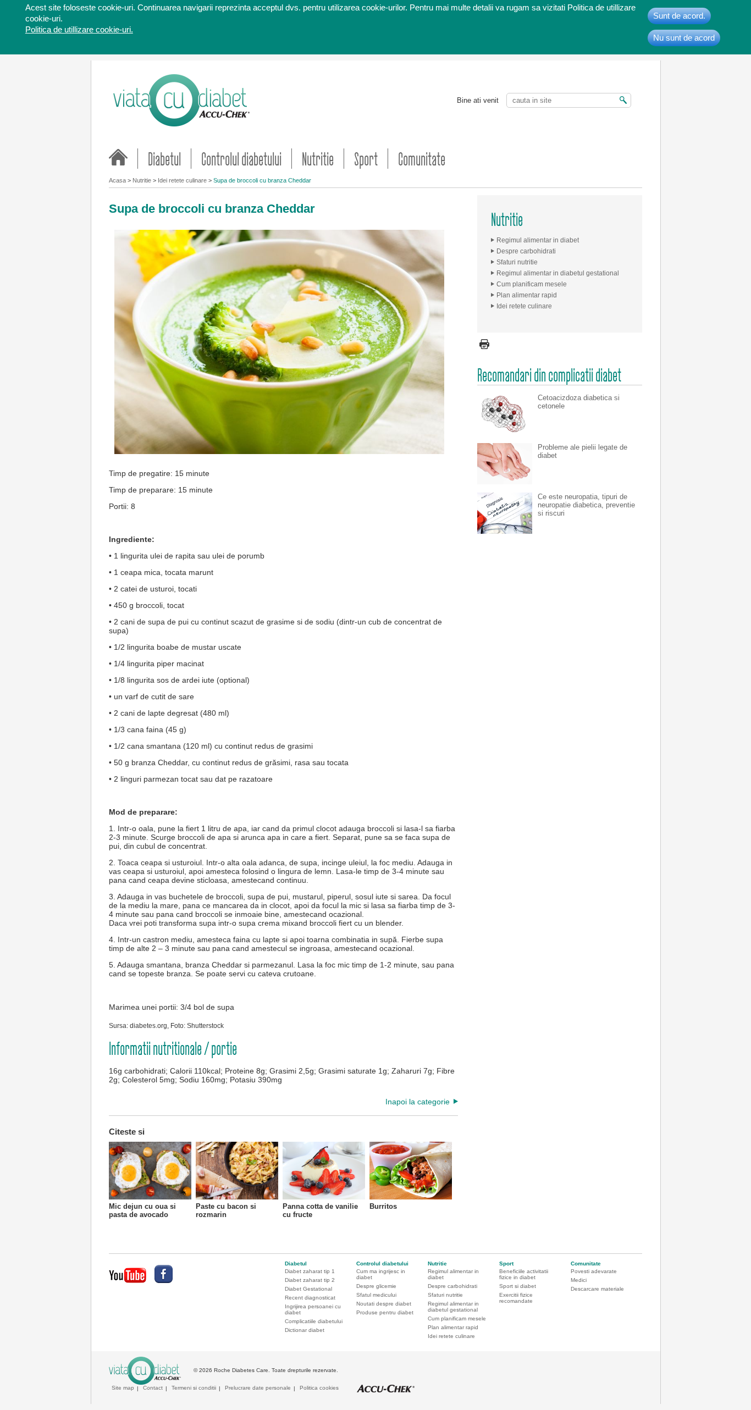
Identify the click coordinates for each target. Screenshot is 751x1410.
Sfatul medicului (376, 1295)
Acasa (117, 180)
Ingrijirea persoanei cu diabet (313, 1309)
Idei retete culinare (182, 180)
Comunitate (421, 158)
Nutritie (318, 158)
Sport (366, 158)
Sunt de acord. (679, 15)
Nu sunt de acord (684, 37)
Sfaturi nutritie (517, 262)
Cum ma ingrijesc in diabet (380, 1274)
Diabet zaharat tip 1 (310, 1271)
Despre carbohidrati (526, 251)
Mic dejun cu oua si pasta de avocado (142, 1210)
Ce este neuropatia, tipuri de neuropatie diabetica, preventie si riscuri (586, 505)
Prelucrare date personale (258, 1388)
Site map (123, 1388)
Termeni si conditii (194, 1388)
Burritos (383, 1206)
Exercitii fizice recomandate (516, 1298)
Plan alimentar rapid (526, 295)
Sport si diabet (517, 1286)
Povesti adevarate (594, 1271)
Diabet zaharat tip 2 (310, 1280)
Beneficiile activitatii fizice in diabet (523, 1274)
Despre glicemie (376, 1286)
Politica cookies (319, 1388)
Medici (579, 1280)
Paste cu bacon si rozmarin (226, 1210)
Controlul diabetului (241, 158)
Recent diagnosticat (310, 1298)
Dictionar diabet (304, 1330)
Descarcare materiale (597, 1289)
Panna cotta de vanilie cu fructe (320, 1210)
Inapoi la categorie (417, 1101)
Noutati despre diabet (383, 1304)
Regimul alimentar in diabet (537, 240)
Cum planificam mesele (531, 284)
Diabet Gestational (308, 1289)
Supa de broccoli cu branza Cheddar (262, 180)
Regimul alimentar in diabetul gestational (557, 273)
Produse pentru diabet (384, 1312)
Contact (153, 1388)
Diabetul (164, 158)
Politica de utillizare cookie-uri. (79, 29)
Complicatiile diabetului (314, 1321)
